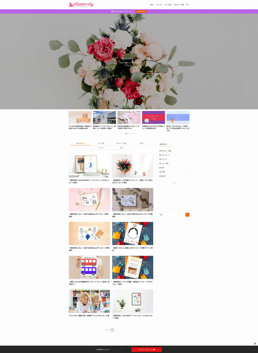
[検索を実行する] (187, 215)
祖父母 (163, 176)
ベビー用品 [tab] (100, 143)
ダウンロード (165, 155)
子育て (163, 172)
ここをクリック (141, 11)
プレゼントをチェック (146, 349)
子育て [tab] (142, 143)
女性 (162, 168)
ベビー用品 (164, 163)
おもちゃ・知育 (166, 151)
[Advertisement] (174, 196)
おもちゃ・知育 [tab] (121, 143)
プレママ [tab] (101, 148)
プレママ (164, 159)
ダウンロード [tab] (80, 143)
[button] (123, 133)
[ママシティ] (82, 5)
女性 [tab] (121, 148)
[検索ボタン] (187, 4)
